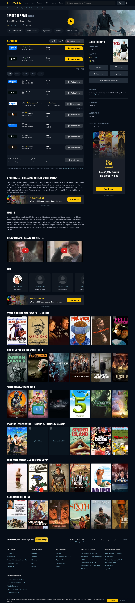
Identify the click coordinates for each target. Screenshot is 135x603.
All (10, 74)
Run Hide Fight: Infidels (113, 553)
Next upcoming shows (14, 575)
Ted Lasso (34, 557)
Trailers (58, 31)
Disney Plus (60, 563)
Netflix (58, 553)
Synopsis (46, 31)
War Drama (98, 95)
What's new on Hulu (88, 569)
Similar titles (72, 31)
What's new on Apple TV (90, 562)
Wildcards (109, 557)
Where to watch (15, 31)
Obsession (10, 553)
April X (107, 569)
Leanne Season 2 (13, 592)
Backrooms (11, 557)
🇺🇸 (73, 41)
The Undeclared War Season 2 (17, 589)
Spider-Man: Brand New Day (17, 560)
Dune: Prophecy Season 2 (16, 579)
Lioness (34, 560)
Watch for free (32, 31)
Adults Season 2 (12, 586)
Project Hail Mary (13, 563)
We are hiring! (41, 540)
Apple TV (59, 560)
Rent (25, 74)
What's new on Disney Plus (90, 565)
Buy (33, 74)
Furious (34, 553)
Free (17, 74)
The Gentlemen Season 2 (16, 583)
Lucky (33, 566)
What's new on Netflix (89, 553)
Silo (32, 563)
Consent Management (77, 542)
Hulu (58, 566)
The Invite (10, 566)
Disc (40, 74)
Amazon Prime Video (63, 557)
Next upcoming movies (112, 549)
